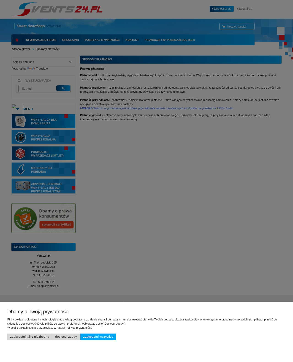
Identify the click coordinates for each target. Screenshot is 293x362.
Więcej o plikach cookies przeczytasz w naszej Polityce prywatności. (49, 327)
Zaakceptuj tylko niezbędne (29, 336)
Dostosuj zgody (66, 336)
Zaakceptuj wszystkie (98, 336)
